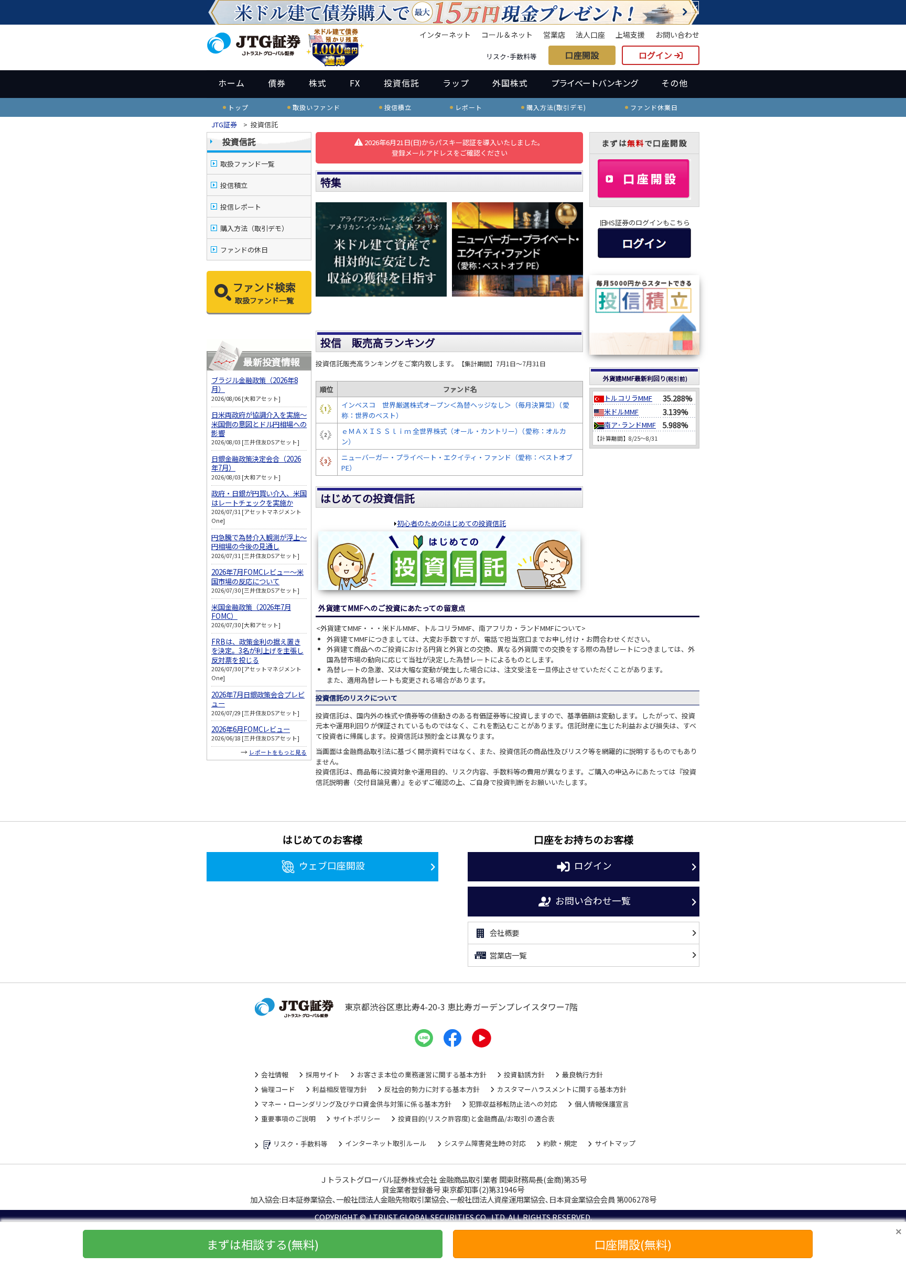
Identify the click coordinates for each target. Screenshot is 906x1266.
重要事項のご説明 (288, 1118)
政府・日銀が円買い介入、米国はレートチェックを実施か (259, 497)
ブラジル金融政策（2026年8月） (254, 384)
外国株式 (510, 83)
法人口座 (590, 34)
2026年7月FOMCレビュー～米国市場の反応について (257, 576)
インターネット (445, 34)
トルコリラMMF (628, 398)
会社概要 (504, 932)
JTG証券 (224, 124)
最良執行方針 (582, 1074)
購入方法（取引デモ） (254, 228)
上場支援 (630, 34)
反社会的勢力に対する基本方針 (432, 1089)
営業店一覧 (508, 955)
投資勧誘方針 (524, 1074)
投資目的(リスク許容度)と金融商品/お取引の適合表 (476, 1118)
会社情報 (274, 1074)
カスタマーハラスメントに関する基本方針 (562, 1089)
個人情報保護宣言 (602, 1104)
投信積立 (233, 185)
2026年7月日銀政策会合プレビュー (258, 699)
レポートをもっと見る (278, 752)
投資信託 (401, 83)
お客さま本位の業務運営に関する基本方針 (422, 1074)
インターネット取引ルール (386, 1143)
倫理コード (278, 1089)
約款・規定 (560, 1143)
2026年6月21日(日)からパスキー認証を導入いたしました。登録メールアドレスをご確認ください (453, 147)
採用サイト (323, 1074)
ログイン (656, 55)
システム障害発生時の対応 (485, 1143)
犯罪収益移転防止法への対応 (513, 1104)
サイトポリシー (357, 1118)
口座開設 (582, 55)
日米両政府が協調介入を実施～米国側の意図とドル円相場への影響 (259, 424)
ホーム (231, 83)
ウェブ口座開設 (332, 865)
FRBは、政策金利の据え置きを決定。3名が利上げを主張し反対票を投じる (257, 651)
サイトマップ (615, 1143)
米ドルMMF (621, 412)
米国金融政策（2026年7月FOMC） (251, 611)
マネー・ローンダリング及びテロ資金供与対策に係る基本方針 (356, 1104)
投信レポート (240, 207)
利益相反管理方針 (339, 1089)
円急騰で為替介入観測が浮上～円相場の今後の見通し (259, 541)
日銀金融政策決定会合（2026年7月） (256, 463)
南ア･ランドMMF (630, 425)
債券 (277, 83)
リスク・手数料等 (300, 1144)
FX (355, 83)
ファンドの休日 (244, 250)
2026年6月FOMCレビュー (250, 729)
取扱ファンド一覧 (247, 164)
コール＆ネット (507, 34)
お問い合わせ (677, 34)
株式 (318, 83)
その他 (674, 83)
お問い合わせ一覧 (593, 900)
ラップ (456, 83)
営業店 (554, 34)
